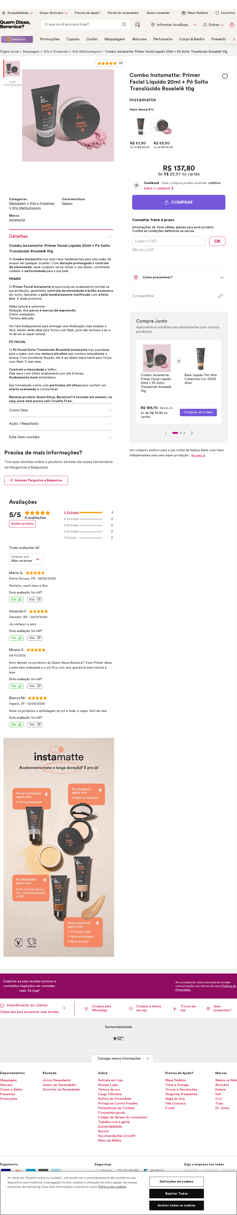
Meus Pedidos (197, 13)
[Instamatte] (143, 99)
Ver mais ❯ (198, 455)
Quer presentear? (222, 1008)
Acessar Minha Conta (213, 24)
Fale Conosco (175, 1103)
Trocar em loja (188, 1008)
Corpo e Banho (11, 1089)
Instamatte (17, 220)
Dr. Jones (222, 1108)
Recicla (103, 1131)
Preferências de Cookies (116, 1108)
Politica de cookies (112, 1186)
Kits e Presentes (56, 51)
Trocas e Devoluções (181, 1089)
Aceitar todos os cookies (177, 1205)
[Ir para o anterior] (229, 39)
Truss (219, 1103)
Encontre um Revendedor (61, 1089)
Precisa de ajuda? (87, 13)
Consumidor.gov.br (111, 1112)
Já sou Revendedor (57, 1080)
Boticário (222, 1085)
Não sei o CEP (143, 249)
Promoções (49, 39)
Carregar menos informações (119, 1058)
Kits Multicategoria (87, 51)
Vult (218, 1094)
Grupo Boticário (51, 13)
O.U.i (218, 1099)
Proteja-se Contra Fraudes (117, 1103)
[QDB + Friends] (17, 39)
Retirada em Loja (110, 1080)
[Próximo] (192, 433)
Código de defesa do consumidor (123, 1117)
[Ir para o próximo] (234, 39)
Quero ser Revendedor (59, 1085)
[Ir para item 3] (184, 433)
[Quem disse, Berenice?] (15, 25)
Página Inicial (9, 51)
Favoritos (228, 13)
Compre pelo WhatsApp (101, 1008)
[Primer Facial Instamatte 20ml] (140, 126)
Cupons (72, 39)
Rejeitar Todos (176, 1193)
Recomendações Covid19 (116, 1136)
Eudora (220, 1089)
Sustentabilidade (110, 1126)
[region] (118, 1193)
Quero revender (158, 13)
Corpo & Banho (192, 39)
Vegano (67, 203)
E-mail (169, 1108)
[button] (225, 76)
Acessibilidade (17, 13)
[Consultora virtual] (137, 24)
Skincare (139, 39)
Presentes (220, 39)
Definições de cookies (176, 1181)
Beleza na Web (226, 1080)
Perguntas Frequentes (181, 1094)
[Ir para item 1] (175, 433)
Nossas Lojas (108, 1085)
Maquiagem (115, 39)
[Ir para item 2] (181, 433)
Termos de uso (109, 1089)
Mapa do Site (175, 1099)
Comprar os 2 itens (198, 412)
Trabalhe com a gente (114, 1122)
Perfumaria (162, 39)
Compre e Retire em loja (148, 1008)
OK (217, 241)
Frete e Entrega (177, 1085)
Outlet (92, 39)
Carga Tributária (110, 1094)
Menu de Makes (109, 1140)
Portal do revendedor (123, 13)
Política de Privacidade (114, 1099)
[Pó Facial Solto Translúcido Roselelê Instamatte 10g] (164, 126)
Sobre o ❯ (159, 188)
